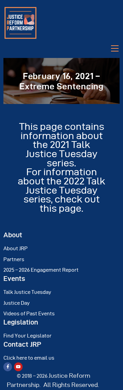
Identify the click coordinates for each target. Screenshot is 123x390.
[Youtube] (18, 366)
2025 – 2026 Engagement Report (41, 270)
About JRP (15, 248)
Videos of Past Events (29, 313)
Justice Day (16, 303)
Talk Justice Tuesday (27, 292)
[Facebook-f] (7, 366)
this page (60, 208)
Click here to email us (28, 358)
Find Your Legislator (27, 336)
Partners (13, 259)
